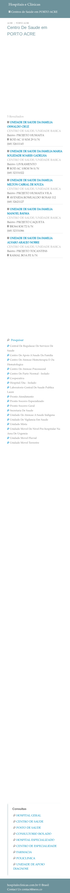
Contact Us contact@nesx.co (24, 889)
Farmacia (24, 852)
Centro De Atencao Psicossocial (28, 369)
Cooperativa (17, 378)
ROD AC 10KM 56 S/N (24, 168)
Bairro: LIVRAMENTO (21, 164)
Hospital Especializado (35, 840)
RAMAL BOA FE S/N (24, 255)
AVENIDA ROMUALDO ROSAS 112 (33, 197)
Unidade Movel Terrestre (24, 443)
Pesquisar (17, 340)
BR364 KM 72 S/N (21, 226)
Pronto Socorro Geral (22, 406)
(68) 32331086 (15, 231)
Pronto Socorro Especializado (27, 401)
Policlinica (25, 858)
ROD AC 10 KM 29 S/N (25, 139)
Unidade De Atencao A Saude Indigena (32, 415)
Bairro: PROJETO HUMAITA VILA (29, 193)
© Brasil (28, 885)
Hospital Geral (28, 815)
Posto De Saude (28, 827)
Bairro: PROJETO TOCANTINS (27, 251)
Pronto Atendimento (22, 397)
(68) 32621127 (15, 202)
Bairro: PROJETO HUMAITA (25, 135)
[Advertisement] (35, 75)
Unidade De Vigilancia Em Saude (29, 420)
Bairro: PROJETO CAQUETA (25, 222)
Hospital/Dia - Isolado (23, 383)
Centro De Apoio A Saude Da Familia (31, 355)
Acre (10, 23)
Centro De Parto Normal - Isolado (29, 374)
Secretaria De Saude (21, 411)
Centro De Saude (29, 821)
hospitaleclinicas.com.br (22, 885)
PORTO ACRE (22, 23)
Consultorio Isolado (33, 834)
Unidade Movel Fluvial (23, 438)
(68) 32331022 (15, 173)
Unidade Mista (18, 424)
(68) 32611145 (15, 144)
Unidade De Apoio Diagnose (29, 866)
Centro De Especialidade (36, 846)
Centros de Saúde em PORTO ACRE (34, 12)
